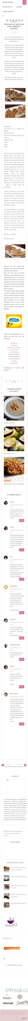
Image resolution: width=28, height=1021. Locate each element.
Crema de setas (9, 423)
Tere (12, 502)
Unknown (13, 586)
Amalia (12, 666)
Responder (22, 520)
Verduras (14, 21)
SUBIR (23, 1018)
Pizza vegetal (9, 453)
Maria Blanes (15, 645)
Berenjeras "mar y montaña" (14, 484)
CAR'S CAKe (17, 277)
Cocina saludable (8, 11)
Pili (11, 556)
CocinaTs (19, 7)
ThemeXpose (7, 1013)
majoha (12, 619)
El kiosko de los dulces (13, 347)
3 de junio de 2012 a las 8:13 (17, 696)
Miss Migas (14, 693)
